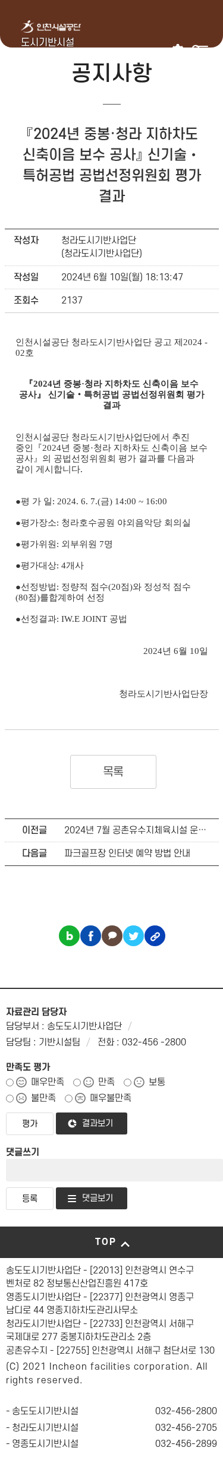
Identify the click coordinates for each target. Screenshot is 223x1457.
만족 (106, 1082)
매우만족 (47, 1082)
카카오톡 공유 (112, 935)
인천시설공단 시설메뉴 (178, 50)
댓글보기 (97, 1198)
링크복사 (155, 935)
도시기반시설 (47, 42)
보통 (157, 1082)
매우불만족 (110, 1098)
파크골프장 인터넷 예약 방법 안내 (127, 853)
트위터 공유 (133, 935)
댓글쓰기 (22, 1152)
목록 (113, 772)
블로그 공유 (69, 935)
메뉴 (202, 50)
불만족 (43, 1098)
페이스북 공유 (90, 935)
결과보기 (97, 1123)
